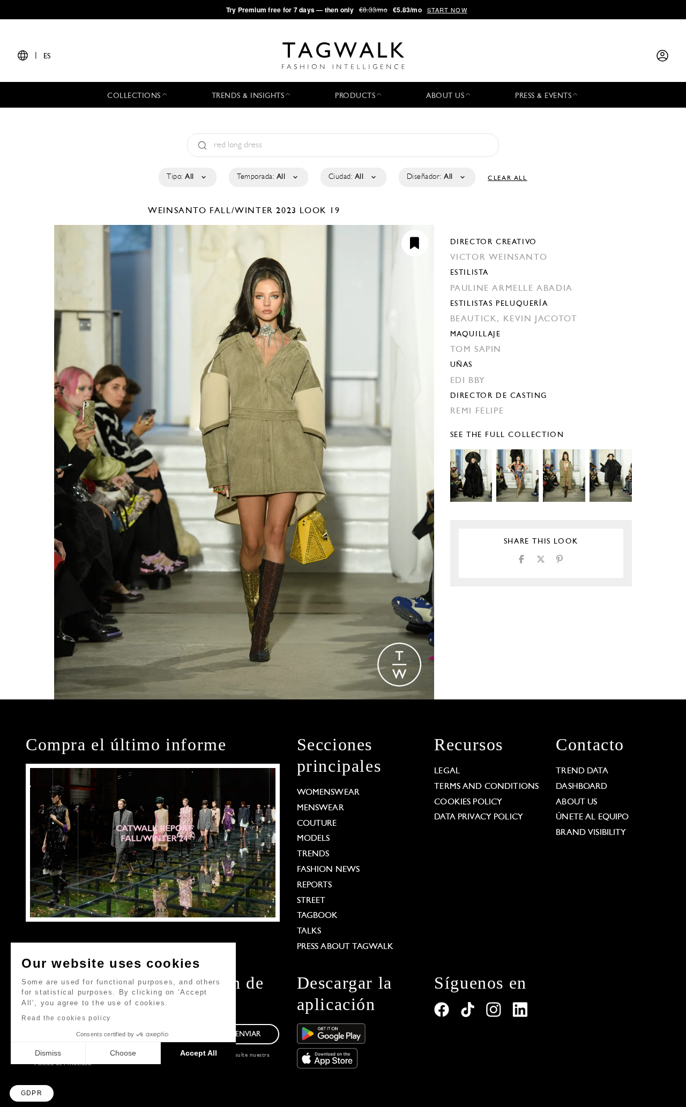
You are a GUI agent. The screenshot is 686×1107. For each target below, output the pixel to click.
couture (317, 823)
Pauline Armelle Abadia (511, 288)
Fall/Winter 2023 (253, 211)
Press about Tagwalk (345, 947)
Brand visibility (591, 833)
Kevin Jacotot (540, 319)
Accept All (198, 1053)
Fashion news (328, 869)
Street (311, 901)
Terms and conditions (486, 786)
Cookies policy (468, 802)
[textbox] (187, 177)
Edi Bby (468, 380)
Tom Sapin (476, 349)
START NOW (447, 9)
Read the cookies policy (66, 1018)
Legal (447, 771)
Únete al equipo (592, 817)
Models (313, 838)
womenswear (328, 792)
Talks (309, 931)
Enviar (248, 1034)
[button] (32, 1093)
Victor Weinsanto (499, 257)
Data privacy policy (478, 817)
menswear (320, 808)
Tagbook (317, 916)
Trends (313, 854)
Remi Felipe (477, 411)
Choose (123, 1053)
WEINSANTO (179, 211)
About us (576, 802)
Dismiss (48, 1053)
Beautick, (476, 319)
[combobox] (187, 177)
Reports (314, 885)
